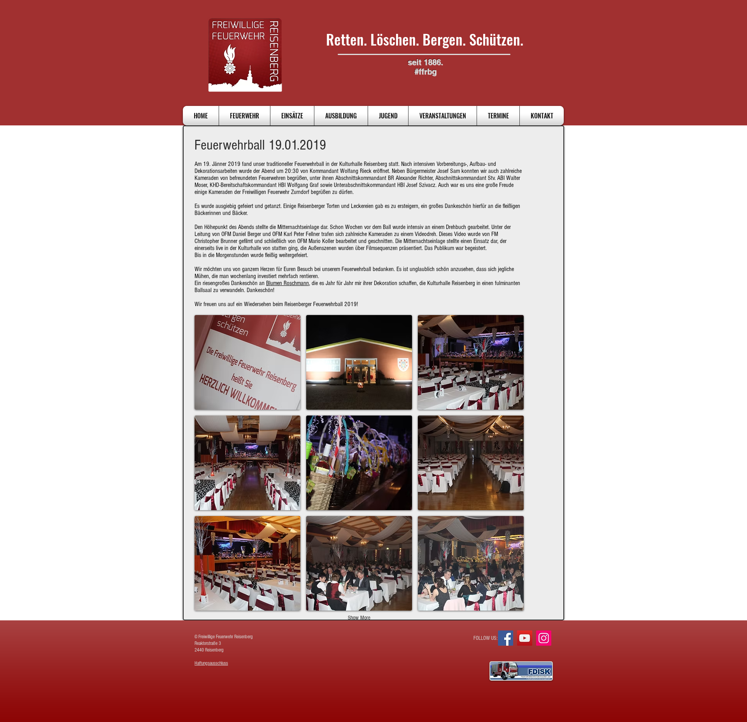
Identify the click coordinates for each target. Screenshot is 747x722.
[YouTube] (524, 638)
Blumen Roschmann (287, 283)
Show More (359, 618)
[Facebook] (505, 638)
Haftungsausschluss (211, 663)
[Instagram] (543, 638)
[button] (247, 362)
